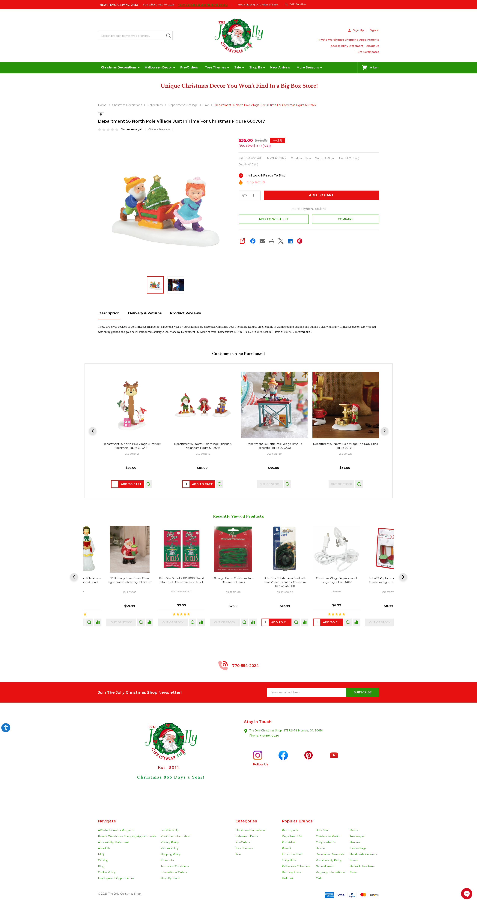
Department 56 (292, 836)
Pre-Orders (189, 67)
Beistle (320, 848)
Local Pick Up (169, 830)
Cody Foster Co (326, 842)
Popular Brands (297, 821)
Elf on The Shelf (292, 854)
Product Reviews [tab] (185, 313)
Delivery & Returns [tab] (145, 313)
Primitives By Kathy (329, 860)
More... (354, 872)
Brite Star (322, 830)
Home (102, 105)
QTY (244, 195)
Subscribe (363, 692)
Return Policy (169, 848)
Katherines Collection (296, 866)
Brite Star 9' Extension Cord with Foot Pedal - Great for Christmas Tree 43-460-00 (264, 582)
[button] (168, 761)
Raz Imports (290, 830)
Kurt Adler (288, 842)
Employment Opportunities (116, 878)
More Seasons (308, 67)
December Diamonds (330, 854)
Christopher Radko (328, 836)
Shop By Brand (170, 878)
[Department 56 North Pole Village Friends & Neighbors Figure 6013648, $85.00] (203, 405)
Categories (246, 821)
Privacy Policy (170, 842)
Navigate (107, 821)
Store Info (167, 860)
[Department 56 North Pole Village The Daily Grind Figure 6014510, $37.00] (345, 405)
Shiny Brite (289, 860)
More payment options (309, 209)
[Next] (384, 431)
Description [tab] (109, 313)
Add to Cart (321, 195)
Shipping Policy (171, 854)
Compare (345, 219)
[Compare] (129, 622)
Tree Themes (215, 67)
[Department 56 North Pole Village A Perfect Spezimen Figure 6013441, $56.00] (131, 405)
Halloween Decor (158, 67)
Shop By (255, 67)
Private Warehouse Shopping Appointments (348, 39)
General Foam (325, 866)
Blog (101, 866)
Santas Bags (358, 848)
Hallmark (288, 878)
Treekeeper (357, 836)
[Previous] (92, 431)
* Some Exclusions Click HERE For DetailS (203, 4)
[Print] (271, 241)
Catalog (103, 860)
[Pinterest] (299, 241)
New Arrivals (280, 67)
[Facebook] (252, 241)
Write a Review (159, 129)
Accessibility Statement (347, 46)
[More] (139, 67)
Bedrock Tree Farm (362, 866)
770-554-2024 (269, 735)
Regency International (330, 872)
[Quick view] (148, 484)
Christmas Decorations (119, 67)
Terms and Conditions (175, 866)
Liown (354, 860)
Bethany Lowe (291, 872)
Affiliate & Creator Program (115, 830)
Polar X (286, 848)
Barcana (355, 842)
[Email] (262, 241)
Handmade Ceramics (363, 854)
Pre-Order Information (175, 836)
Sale (237, 67)
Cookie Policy (107, 872)
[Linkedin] (290, 241)
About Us (372, 46)
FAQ (101, 854)
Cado (319, 878)
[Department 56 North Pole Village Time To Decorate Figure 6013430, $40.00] (274, 405)
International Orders (174, 872)
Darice (354, 830)
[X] (281, 241)
